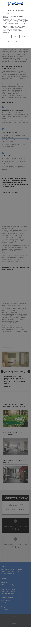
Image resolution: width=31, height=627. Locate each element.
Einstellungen (15, 36)
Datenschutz (11, 42)
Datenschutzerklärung (8, 30)
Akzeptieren (24, 36)
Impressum (19, 42)
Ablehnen (7, 36)
